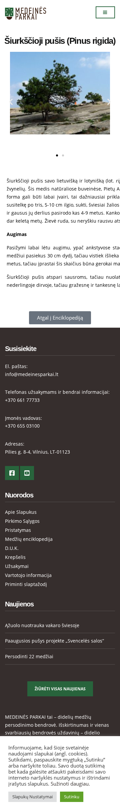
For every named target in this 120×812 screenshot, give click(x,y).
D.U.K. (12, 548)
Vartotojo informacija (28, 575)
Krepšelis (15, 557)
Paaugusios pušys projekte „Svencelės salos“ (54, 640)
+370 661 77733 (22, 400)
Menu (105, 12)
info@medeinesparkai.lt (31, 374)
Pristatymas (18, 530)
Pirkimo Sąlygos (22, 521)
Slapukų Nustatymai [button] (32, 797)
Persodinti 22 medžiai (29, 656)
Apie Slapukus (21, 512)
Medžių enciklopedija (29, 539)
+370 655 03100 (22, 426)
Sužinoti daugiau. (70, 783)
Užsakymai (17, 566)
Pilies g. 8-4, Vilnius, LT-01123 (37, 452)
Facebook (12, 473)
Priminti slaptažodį (26, 584)
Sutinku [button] (71, 797)
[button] (11, 102)
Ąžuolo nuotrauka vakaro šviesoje (42, 625)
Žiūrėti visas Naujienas (60, 689)
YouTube (27, 473)
